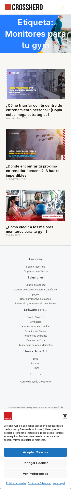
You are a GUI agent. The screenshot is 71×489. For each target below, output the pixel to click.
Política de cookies (16, 483)
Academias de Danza (35, 335)
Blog (35, 358)
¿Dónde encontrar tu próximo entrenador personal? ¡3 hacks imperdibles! (32, 170)
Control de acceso (35, 284)
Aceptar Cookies (35, 452)
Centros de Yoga (35, 340)
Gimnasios (36, 321)
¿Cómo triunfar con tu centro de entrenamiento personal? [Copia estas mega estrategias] (34, 110)
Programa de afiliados (35, 271)
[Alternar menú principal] (62, 7)
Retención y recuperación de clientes (35, 303)
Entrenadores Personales (35, 326)
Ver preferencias (35, 474)
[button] (65, 416)
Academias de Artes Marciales (36, 345)
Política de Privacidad (39, 483)
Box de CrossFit (35, 317)
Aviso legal (59, 483)
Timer (35, 367)
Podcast (35, 363)
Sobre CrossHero (35, 266)
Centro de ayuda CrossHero (35, 381)
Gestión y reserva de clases (35, 298)
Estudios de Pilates (35, 331)
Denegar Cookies (35, 463)
